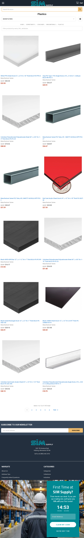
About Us (5, 471)
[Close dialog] (81, 482)
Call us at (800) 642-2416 (42, 454)
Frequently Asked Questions (10, 477)
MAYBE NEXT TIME (63, 531)
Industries (47, 477)
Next (55, 410)
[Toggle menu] (3, 3)
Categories (47, 471)
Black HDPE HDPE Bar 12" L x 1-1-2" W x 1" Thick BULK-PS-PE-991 (21, 259)
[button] (80, 19)
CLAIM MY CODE (63, 525)
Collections (47, 474)
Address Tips (6, 474)
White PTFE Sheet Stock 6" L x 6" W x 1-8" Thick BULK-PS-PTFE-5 (21, 76)
